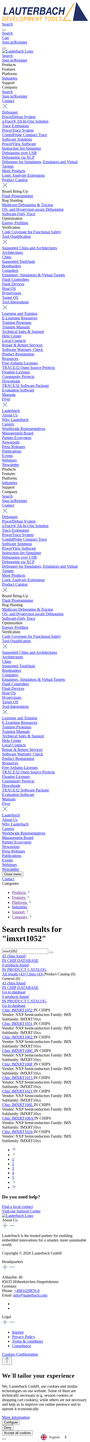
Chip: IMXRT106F (18, 1064)
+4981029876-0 (27, 1291)
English (54, 1437)
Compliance (21, 1346)
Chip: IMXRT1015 (18, 1078)
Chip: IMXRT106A (18, 1118)
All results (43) (14, 974)
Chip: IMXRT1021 (18, 1091)
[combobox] (54, 1437)
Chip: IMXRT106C (18, 1051)
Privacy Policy (23, 1337)
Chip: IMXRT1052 (18, 1010)
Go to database (14, 992)
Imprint (18, 1332)
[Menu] (4, 30)
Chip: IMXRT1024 (18, 1132)
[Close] (4, 1439)
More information (16, 1417)
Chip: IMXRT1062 (18, 1037)
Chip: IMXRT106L (18, 1105)
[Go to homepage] (45, 20)
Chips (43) (35, 974)
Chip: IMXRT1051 (18, 1023)
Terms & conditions (27, 1341)
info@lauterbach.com (30, 1295)
